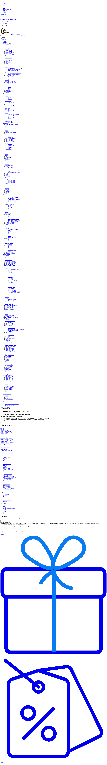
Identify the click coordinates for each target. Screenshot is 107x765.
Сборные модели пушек (8, 478)
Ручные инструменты (7, 474)
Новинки (5, 467)
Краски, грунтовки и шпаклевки (10, 480)
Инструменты (6, 460)
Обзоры (4, 459)
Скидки (4, 466)
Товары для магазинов (7, 489)
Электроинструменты (7, 475)
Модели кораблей (6, 468)
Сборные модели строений (8, 470)
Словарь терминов (7, 464)
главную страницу (15, 422)
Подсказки (5, 458)
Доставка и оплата (7, 9)
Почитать (5, 462)
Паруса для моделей (7, 485)
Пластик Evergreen (7, 483)
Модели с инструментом (8, 469)
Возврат (4, 497)
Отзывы (4, 12)
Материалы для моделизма (8, 476)
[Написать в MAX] (4, 19)
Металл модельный (7, 481)
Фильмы (5, 5)
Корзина (4, 39)
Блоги (4, 4)
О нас (4, 8)
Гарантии (5, 495)
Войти (3, 534)
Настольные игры (7, 486)
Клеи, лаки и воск (7, 479)
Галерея (4, 513)
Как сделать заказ (6, 494)
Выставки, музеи (6, 461)
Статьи (4, 6)
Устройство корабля (7, 457)
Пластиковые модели (7, 471)
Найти (23, 35)
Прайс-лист (5, 501)
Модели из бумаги (7, 487)
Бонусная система (7, 11)
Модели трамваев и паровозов (9, 477)
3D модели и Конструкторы (9, 488)
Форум (4, 3)
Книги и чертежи (6, 484)
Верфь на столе (3, 14)
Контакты (5, 10)
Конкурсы (5, 465)
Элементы (5, 473)
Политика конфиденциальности (10, 508)
